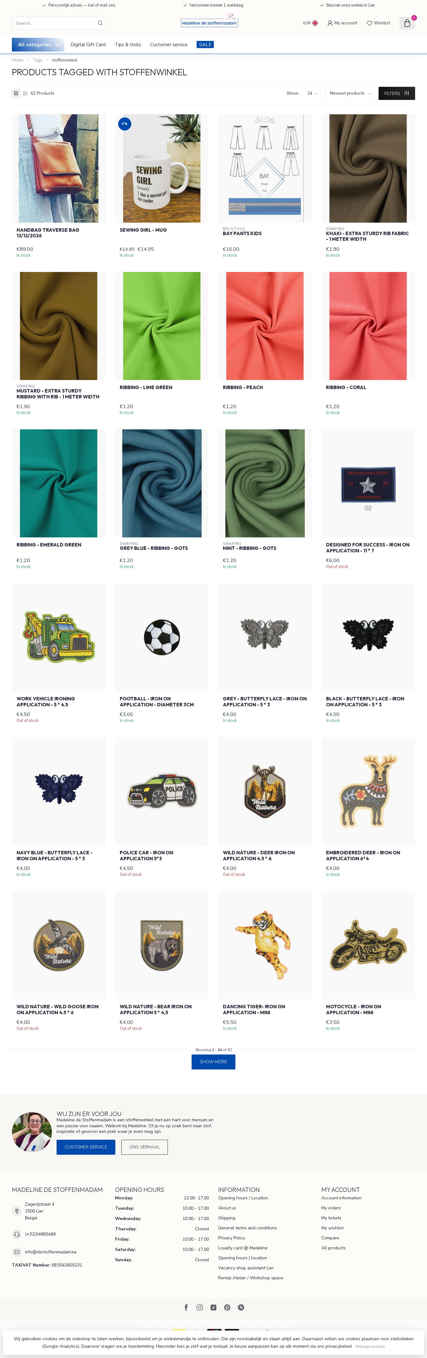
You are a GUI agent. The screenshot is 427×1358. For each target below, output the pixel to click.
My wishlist (332, 1228)
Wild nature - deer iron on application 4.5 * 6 (259, 855)
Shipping (226, 1218)
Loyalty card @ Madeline (243, 1248)
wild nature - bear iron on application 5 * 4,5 (156, 1009)
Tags (38, 60)
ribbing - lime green (146, 387)
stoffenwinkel (65, 60)
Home (17, 60)
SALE (205, 44)
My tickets (331, 1218)
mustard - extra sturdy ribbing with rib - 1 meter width (58, 393)
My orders (331, 1208)
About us (227, 1208)
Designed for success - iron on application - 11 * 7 (367, 547)
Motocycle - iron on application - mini (353, 1009)
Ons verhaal (144, 1147)
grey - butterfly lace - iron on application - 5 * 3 (265, 701)
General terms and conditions (247, 1228)
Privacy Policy (231, 1238)
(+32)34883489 (40, 1234)
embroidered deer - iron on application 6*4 (363, 855)
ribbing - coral (346, 387)
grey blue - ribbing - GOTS (154, 548)
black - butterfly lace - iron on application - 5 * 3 (365, 701)
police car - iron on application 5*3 (146, 855)
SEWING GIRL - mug (143, 230)
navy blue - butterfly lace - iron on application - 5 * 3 (55, 855)
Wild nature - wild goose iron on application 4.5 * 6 (57, 1009)
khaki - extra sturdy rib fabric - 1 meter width (367, 236)
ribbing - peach (243, 387)
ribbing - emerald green (49, 545)
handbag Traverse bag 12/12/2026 (48, 233)
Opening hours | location (242, 1258)
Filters (392, 93)
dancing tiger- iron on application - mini (254, 1009)
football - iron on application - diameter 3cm (157, 701)
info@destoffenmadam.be (51, 1252)
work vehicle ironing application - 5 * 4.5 (46, 701)
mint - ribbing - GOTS (249, 548)
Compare (330, 1238)
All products (333, 1248)
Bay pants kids (242, 233)
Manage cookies (370, 1346)
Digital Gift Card (88, 44)
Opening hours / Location (243, 1198)
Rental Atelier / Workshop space (250, 1278)
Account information (341, 1198)
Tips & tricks (128, 44)
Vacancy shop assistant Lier (246, 1268)
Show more (213, 1062)
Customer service (169, 44)
